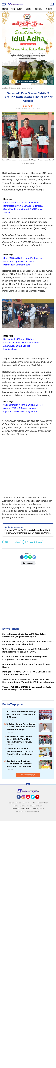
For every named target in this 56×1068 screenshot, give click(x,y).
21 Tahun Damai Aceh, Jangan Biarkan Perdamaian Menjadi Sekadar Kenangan (21, 727)
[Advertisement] (28, 464)
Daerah (38, 9)
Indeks (28, 9)
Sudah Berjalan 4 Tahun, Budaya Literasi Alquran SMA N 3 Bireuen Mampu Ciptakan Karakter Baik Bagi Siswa (23, 408)
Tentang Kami (19, 806)
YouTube (39, 800)
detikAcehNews (8, 88)
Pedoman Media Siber (20, 809)
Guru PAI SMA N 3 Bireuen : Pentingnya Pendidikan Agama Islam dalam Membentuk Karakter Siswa (22, 261)
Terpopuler (16, 9)
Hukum (48, 9)
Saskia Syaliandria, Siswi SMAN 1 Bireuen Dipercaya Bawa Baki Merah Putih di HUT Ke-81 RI (20, 764)
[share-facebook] (22, 557)
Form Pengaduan (37, 809)
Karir (34, 803)
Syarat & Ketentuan (34, 806)
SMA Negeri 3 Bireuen (33, 542)
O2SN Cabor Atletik (12, 542)
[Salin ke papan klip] (34, 557)
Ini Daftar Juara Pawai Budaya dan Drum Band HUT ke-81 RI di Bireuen (21, 714)
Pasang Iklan (43, 803)
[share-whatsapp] (30, 557)
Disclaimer (27, 803)
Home (5, 9)
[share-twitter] (26, 557)
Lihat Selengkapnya (27, 775)
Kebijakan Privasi (14, 803)
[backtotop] (28, 785)
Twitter (34, 800)
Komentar (29, 563)
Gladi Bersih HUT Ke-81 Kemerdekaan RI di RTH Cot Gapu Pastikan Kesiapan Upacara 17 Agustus (20, 751)
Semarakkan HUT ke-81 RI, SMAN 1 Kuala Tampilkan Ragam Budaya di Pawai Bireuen (20, 739)
